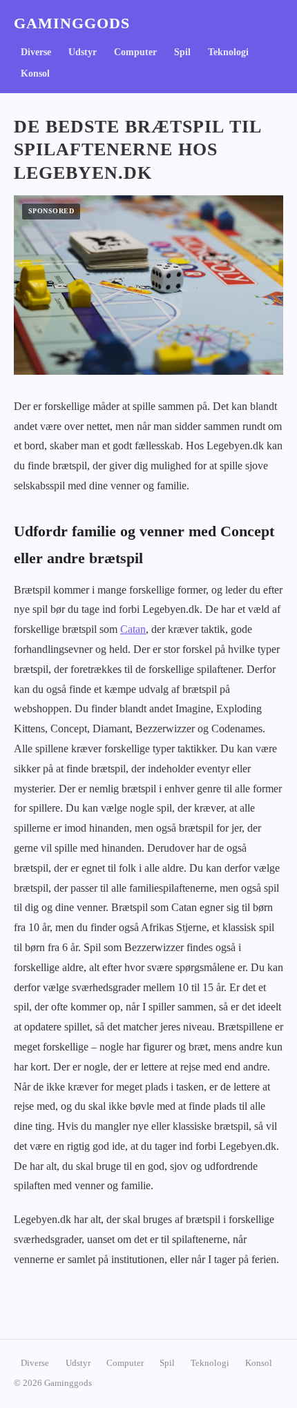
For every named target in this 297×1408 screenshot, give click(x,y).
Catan (133, 629)
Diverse (36, 52)
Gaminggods (72, 23)
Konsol (35, 73)
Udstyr (82, 52)
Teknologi (228, 52)
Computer (135, 52)
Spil (182, 52)
